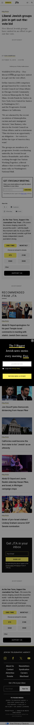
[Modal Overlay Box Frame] (17, 362)
